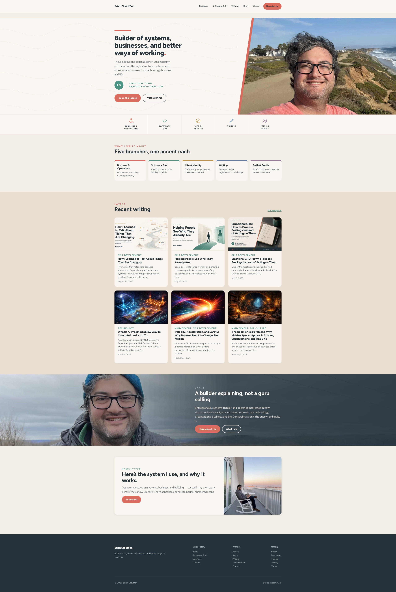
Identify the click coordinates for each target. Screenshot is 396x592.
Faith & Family (261, 165)
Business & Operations (123, 167)
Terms (274, 566)
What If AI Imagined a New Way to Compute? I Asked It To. (139, 333)
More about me (208, 429)
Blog (195, 551)
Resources (276, 555)
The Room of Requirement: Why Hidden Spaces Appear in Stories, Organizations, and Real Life (253, 335)
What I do (231, 429)
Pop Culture (258, 328)
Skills (235, 555)
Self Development (130, 255)
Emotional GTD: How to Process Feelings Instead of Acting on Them (254, 260)
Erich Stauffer (124, 6)
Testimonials (238, 562)
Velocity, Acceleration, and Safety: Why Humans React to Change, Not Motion (197, 335)
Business (197, 558)
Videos (274, 558)
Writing (223, 165)
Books (274, 551)
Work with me (154, 97)
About (235, 551)
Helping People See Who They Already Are (194, 260)
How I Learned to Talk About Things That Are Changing (140, 260)
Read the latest (127, 98)
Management (183, 328)
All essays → (275, 210)
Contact (236, 566)
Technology (126, 328)
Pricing (235, 558)
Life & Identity (193, 165)
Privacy (274, 562)
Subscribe (131, 499)
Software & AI (159, 165)
